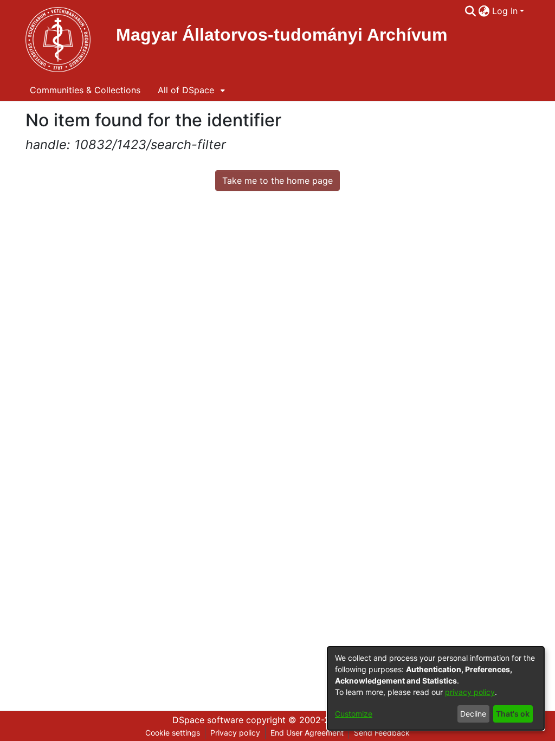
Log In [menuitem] (505, 10)
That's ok (513, 713)
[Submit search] (470, 10)
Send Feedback (382, 732)
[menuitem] (484, 10)
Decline (473, 713)
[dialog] (435, 688)
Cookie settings (172, 732)
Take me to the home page (277, 180)
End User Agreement (307, 732)
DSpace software (207, 719)
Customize (353, 713)
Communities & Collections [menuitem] (85, 90)
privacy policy (470, 692)
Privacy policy (235, 732)
